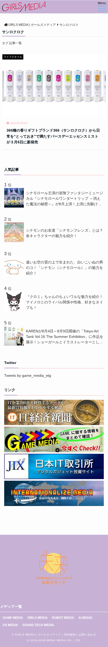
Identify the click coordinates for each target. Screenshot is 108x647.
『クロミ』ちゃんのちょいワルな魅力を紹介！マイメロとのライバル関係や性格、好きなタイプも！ (64, 302)
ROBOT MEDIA (63, 618)
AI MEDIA (85, 618)
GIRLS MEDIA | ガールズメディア (38, 634)
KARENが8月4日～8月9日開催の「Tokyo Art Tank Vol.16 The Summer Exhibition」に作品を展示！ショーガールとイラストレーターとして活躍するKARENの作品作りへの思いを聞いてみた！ (64, 337)
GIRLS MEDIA (37, 618)
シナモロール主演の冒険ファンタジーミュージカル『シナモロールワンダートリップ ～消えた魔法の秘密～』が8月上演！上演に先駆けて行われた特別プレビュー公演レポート (64, 199)
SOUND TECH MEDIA (38, 625)
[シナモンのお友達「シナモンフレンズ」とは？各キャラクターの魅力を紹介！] (15, 241)
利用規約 (70, 634)
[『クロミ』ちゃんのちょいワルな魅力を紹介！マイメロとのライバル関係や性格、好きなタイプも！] (15, 310)
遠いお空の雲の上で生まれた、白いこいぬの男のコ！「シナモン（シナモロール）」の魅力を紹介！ (64, 267)
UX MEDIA (10, 625)
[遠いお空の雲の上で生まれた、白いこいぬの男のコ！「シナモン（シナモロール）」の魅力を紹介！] (15, 275)
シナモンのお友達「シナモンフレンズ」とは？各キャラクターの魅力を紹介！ (64, 233)
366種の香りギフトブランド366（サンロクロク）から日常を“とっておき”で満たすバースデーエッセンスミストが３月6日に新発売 (53, 136)
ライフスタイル (13, 56)
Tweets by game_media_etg (27, 375)
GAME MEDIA (13, 618)
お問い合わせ (87, 634)
